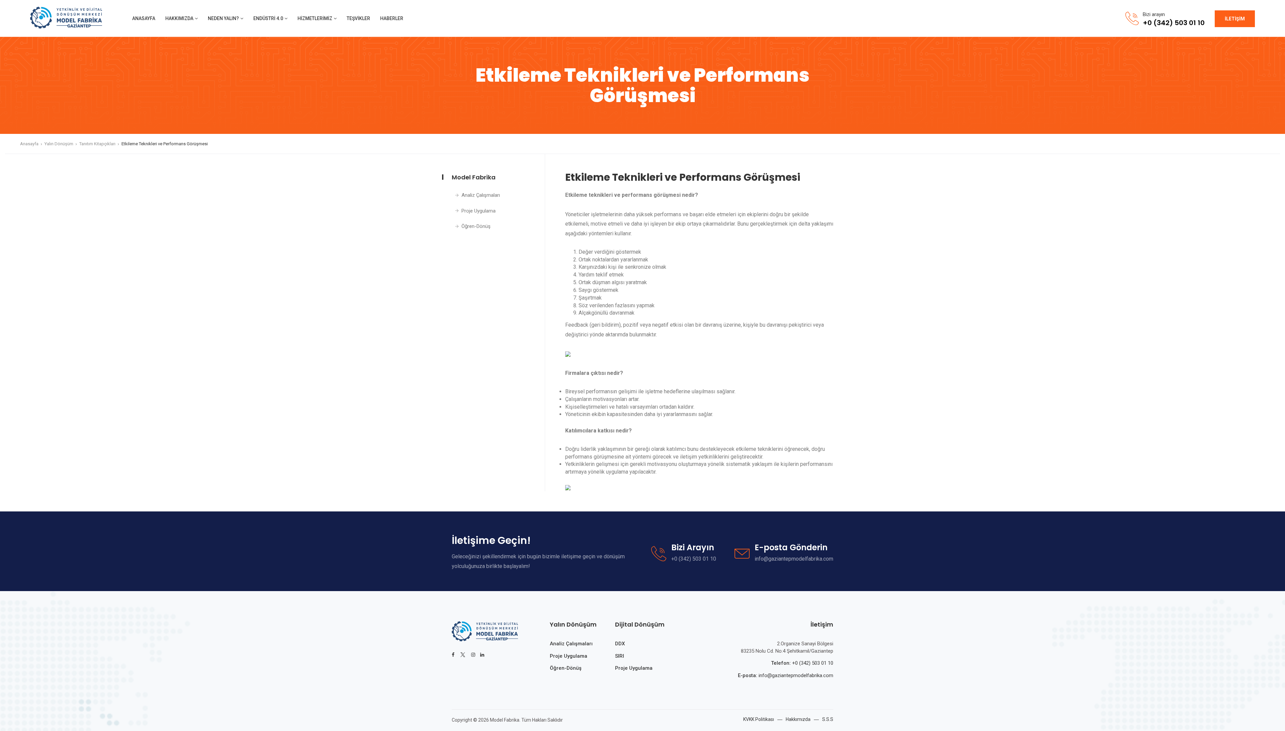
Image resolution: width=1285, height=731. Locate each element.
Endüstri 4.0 (268, 18)
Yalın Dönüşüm (59, 143)
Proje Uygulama (478, 211)
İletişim (1235, 18)
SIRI (619, 656)
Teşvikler (358, 18)
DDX (620, 644)
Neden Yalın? (223, 18)
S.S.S (827, 719)
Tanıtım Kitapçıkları (97, 143)
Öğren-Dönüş (476, 226)
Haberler (391, 18)
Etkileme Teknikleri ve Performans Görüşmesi (164, 143)
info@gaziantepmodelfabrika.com (795, 675)
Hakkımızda (179, 18)
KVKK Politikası (758, 719)
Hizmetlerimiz (314, 18)
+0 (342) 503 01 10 (812, 663)
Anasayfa (143, 18)
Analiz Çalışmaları (480, 195)
